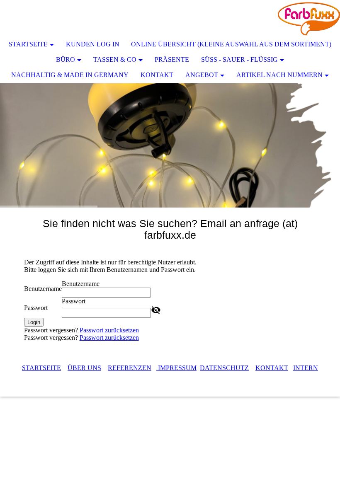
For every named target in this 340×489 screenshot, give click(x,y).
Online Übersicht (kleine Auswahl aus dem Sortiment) (231, 44)
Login (33, 322)
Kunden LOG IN (92, 44)
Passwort (36, 307)
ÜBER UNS (84, 367)
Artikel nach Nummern (279, 74)
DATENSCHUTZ (224, 367)
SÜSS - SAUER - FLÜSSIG (239, 59)
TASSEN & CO (114, 59)
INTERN (305, 367)
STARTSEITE (28, 44)
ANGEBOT (201, 74)
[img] (309, 18)
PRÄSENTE (172, 59)
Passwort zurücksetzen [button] (109, 330)
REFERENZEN (129, 367)
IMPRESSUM (176, 367)
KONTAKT (157, 74)
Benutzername (43, 288)
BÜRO (65, 59)
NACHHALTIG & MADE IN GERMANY (70, 74)
